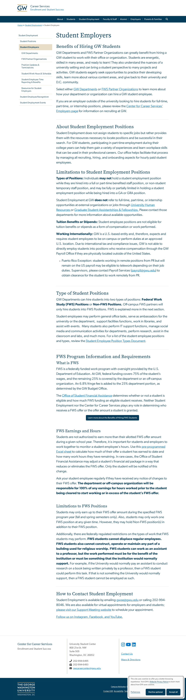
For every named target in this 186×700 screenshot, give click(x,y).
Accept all (173, 692)
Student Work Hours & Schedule (36, 74)
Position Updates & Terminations (30, 66)
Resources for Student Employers (31, 89)
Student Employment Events (33, 103)
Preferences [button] (135, 692)
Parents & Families (153, 19)
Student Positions (28, 41)
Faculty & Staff (110, 19)
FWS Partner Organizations (34, 59)
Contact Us (127, 654)
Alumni (123, 19)
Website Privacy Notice (159, 682)
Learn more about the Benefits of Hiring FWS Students (112, 418)
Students (71, 19)
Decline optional (155, 692)
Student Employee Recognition (34, 97)
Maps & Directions (130, 660)
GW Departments (30, 53)
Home (20, 25)
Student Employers (29, 47)
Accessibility (118, 691)
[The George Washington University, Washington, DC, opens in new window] (26, 689)
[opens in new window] (123, 646)
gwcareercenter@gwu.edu (87, 668)
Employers (136, 19)
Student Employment (89, 19)
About (60, 19)
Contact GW (108, 691)
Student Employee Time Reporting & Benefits (32, 80)
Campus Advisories (118, 687)
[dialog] (156, 686)
